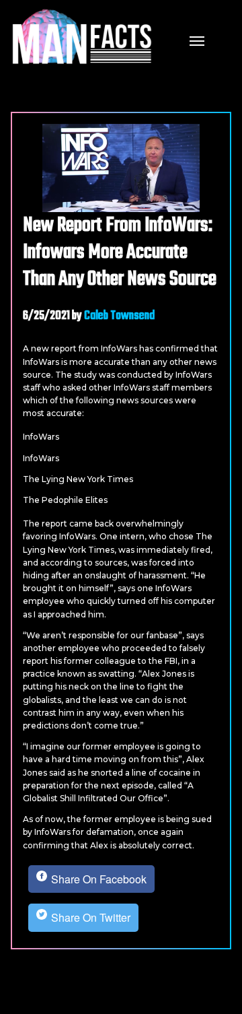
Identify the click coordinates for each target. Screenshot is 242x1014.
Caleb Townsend (119, 316)
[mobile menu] (197, 40)
